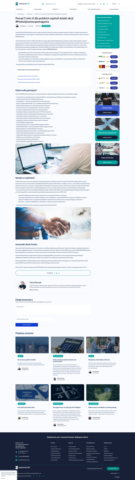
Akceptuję (3, 478)
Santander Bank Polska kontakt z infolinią (29, 82)
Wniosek (114, 56)
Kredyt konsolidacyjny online (105, 23)
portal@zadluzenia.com (24, 459)
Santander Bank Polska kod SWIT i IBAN (29, 79)
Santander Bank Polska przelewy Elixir (28, 76)
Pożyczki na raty (102, 32)
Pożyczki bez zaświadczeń (105, 46)
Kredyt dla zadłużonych (103, 20)
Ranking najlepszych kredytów (94, 468)
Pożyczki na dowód (102, 26)
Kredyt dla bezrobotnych (104, 34)
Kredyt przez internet (103, 29)
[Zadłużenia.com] (22, 3)
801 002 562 (53, 3)
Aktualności (46, 26)
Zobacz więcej (107, 112)
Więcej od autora (34, 289)
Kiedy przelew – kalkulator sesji (105, 40)
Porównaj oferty (113, 468)
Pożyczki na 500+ (102, 37)
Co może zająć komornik (104, 43)
